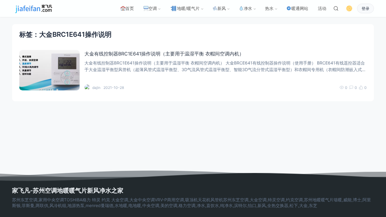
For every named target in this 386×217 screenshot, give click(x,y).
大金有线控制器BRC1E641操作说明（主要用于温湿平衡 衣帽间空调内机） (164, 54)
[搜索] (336, 8)
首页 (129, 8)
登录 (365, 8)
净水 (248, 8)
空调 (152, 8)
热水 (269, 8)
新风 (221, 8)
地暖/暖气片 (188, 8)
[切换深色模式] (349, 8)
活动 (322, 8)
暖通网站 (299, 8)
